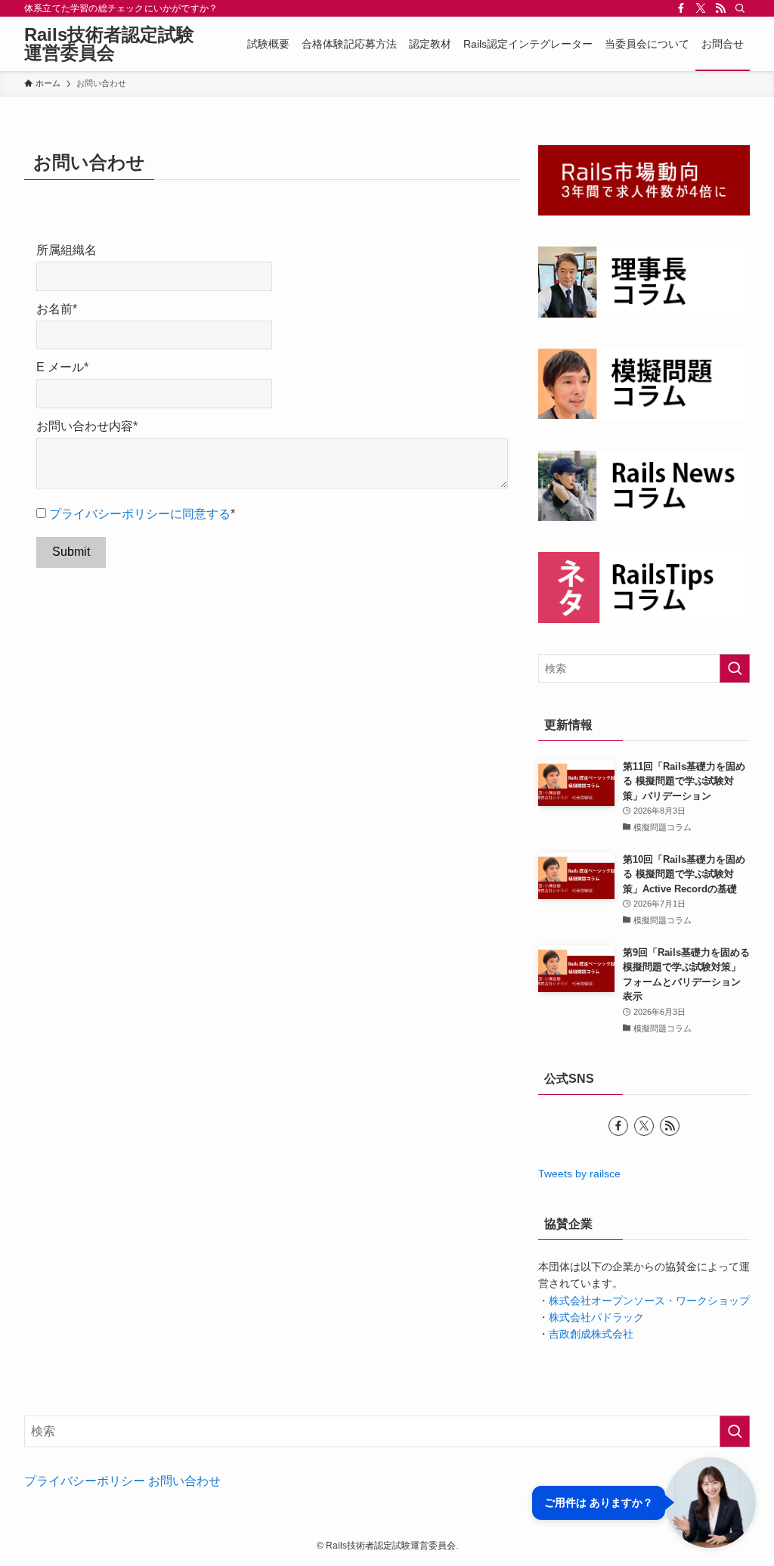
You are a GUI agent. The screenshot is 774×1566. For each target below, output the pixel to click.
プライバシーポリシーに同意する (140, 513)
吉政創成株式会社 (591, 1334)
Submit (71, 551)
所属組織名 (66, 249)
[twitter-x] (701, 8)
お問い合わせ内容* (87, 426)
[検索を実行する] (735, 668)
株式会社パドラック (596, 1317)
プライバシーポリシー (84, 1481)
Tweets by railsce (579, 1174)
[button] (644, 1502)
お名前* (56, 308)
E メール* (62, 367)
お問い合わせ (184, 1481)
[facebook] (681, 8)
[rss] (720, 8)
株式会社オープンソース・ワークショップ (649, 1301)
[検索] (740, 8)
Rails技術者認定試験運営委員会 (109, 44)
